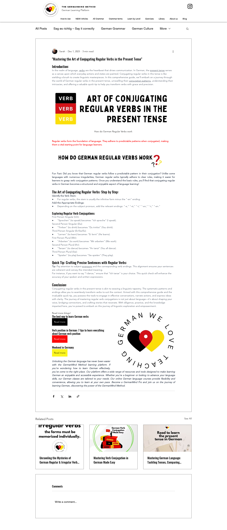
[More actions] (173, 51)
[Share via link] (78, 396)
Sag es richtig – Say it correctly (74, 28)
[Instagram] (190, 6)
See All (188, 418)
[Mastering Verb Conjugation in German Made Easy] (114, 438)
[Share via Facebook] (53, 396)
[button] (187, 28)
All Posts (41, 28)
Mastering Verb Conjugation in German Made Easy (111, 460)
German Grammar (113, 28)
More (163, 28)
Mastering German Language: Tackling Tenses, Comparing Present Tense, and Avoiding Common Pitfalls (164, 460)
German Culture (142, 28)
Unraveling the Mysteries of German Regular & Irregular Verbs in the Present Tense (59, 460)
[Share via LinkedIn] (69, 396)
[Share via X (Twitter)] (61, 396)
